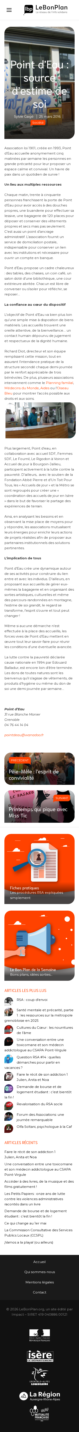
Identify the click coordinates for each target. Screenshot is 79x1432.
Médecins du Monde (21, 388)
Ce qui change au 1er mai (25, 1223)
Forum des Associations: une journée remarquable (40, 1117)
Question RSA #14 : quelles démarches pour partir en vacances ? (32, 1062)
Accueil (39, 1262)
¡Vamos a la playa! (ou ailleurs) (28, 1242)
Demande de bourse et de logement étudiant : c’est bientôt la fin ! (38, 1092)
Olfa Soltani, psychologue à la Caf (44, 1127)
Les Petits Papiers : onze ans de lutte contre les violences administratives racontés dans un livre (34, 1199)
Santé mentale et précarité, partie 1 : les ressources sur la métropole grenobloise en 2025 (39, 1015)
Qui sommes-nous (39, 1272)
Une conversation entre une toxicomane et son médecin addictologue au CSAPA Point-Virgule (35, 1045)
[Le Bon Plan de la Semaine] (39, 946)
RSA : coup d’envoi (32, 1000)
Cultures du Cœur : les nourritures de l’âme (45, 1030)
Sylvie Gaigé (24, 116)
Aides (45, 388)
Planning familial (59, 383)
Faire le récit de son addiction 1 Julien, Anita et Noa (42, 1077)
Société (38, 122)
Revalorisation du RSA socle (40, 1104)
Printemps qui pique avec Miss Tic (38, 812)
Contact (39, 1292)
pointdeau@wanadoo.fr (24, 735)
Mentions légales (39, 1282)
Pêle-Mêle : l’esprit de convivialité (34, 774)
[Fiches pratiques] (39, 869)
